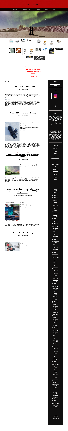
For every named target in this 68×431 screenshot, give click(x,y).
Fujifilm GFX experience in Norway (23, 113)
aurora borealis (13, 101)
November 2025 (55, 197)
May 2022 (55, 221)
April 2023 (55, 215)
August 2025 (55, 200)
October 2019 (55, 255)
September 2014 (55, 330)
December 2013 (55, 345)
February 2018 (55, 280)
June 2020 (55, 244)
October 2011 (55, 382)
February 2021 (55, 236)
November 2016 (55, 302)
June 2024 (55, 208)
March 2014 (55, 340)
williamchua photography (10, 147)
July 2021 (55, 229)
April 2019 (55, 265)
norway (15, 103)
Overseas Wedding (55, 164)
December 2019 (55, 252)
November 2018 (55, 268)
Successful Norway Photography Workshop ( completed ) (23, 156)
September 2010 (55, 403)
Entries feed (56, 416)
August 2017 (55, 288)
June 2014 (55, 335)
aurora (9, 101)
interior (55, 159)
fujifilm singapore (18, 102)
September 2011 (55, 384)
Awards (55, 151)
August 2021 (55, 228)
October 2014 (55, 328)
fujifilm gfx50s (12, 102)
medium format (19, 145)
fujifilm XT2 (12, 178)
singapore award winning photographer (24, 103)
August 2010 (55, 405)
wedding (55, 177)
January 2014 (55, 343)
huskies (29, 224)
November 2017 (55, 283)
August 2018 (55, 273)
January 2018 (55, 281)
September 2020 (55, 241)
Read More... (7, 99)
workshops (26, 89)
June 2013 (55, 354)
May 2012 (55, 371)
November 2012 (55, 361)
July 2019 (55, 260)
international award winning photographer (22, 178)
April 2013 (55, 358)
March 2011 (55, 393)
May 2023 (55, 213)
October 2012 (55, 362)
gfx (32, 102)
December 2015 (55, 315)
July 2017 (55, 289)
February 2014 (55, 341)
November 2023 (55, 211)
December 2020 (55, 239)
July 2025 (55, 202)
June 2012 (55, 369)
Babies (55, 153)
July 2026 (55, 189)
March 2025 (55, 205)
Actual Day (55, 148)
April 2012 (55, 372)
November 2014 (55, 327)
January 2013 (55, 359)
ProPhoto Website (40, 426)
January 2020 (55, 250)
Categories (26, 9)
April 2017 (55, 294)
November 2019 (55, 254)
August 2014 (55, 332)
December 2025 (55, 195)
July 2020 (55, 242)
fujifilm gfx (7, 102)
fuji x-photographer (35, 101)
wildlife (55, 179)
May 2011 (55, 390)
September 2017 (55, 286)
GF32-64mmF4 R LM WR (27, 102)
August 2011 (55, 385)
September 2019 (55, 257)
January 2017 (55, 299)
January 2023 (55, 216)
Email (38, 9)
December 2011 (55, 379)
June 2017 (55, 291)
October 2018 (55, 270)
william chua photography (26, 104)
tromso (20, 104)
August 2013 (55, 351)
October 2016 (55, 304)
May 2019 (55, 263)
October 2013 (55, 348)
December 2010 (55, 398)
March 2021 (55, 234)
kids (55, 161)
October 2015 (55, 317)
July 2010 (55, 406)
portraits (55, 167)
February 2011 (55, 395)
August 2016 (55, 306)
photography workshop (36, 145)
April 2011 (55, 392)
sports (55, 172)
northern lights (11, 103)
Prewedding (55, 169)
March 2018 (55, 278)
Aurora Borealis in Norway (23, 233)
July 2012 (55, 367)
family (55, 156)
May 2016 (55, 309)
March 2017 (55, 296)
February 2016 (55, 312)
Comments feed (56, 418)
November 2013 (55, 346)
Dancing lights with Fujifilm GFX (23, 86)
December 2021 (55, 223)
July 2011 (55, 387)
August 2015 (55, 319)
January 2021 (55, 237)
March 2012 (55, 374)
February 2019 (55, 267)
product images (55, 171)
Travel (22, 89)
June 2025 (55, 203)
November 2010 (55, 400)
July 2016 (55, 307)
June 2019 (55, 262)
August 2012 (55, 366)
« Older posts (7, 259)
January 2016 (55, 314)
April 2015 (55, 322)
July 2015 (55, 320)
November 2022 (55, 218)
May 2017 (55, 293)
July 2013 (55, 353)
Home (15, 9)
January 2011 (55, 397)
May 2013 (55, 356)
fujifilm (35, 143)
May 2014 (55, 336)
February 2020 (55, 249)
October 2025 (55, 198)
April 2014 (55, 338)
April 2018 (55, 276)
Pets (55, 166)
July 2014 (55, 333)
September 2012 (55, 364)
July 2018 (55, 275)
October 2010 (55, 401)
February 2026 (55, 192)
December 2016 (55, 301)
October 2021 (55, 224)
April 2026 (55, 190)
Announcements (21, 195)
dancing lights (29, 101)
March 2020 (55, 247)
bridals (55, 154)
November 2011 (55, 380)
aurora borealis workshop (21, 101)
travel (33, 103)
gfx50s (35, 102)
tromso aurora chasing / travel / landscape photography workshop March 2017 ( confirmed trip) (23, 191)
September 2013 (55, 349)
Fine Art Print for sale (55, 158)
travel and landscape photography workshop (16, 146)
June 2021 (55, 231)
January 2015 (55, 325)
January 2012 (55, 377)
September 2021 (55, 226)
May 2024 (55, 210)
